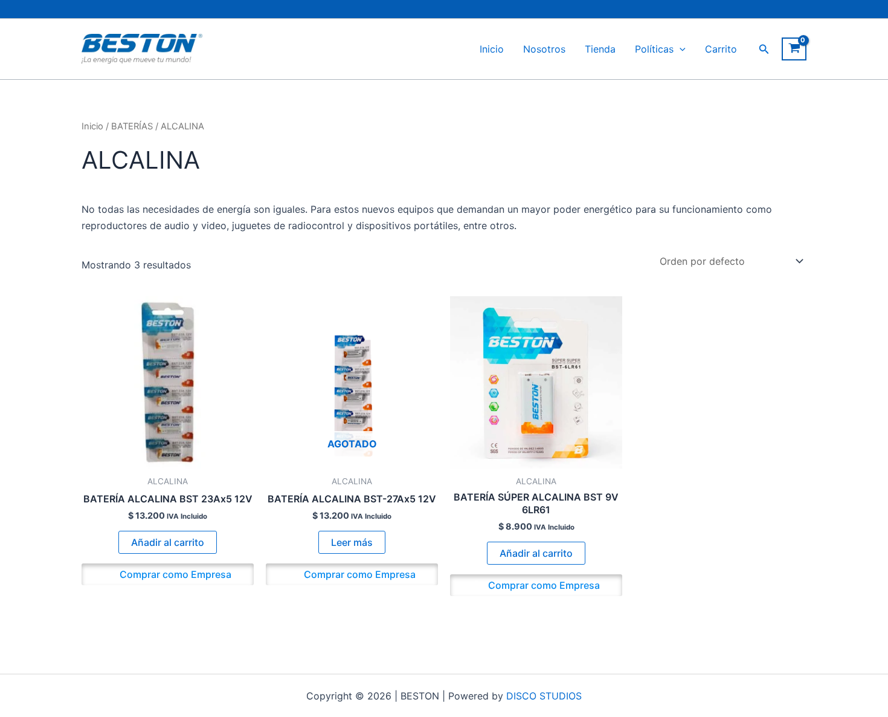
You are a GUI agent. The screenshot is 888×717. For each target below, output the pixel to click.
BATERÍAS (132, 126)
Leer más (352, 542)
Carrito (721, 49)
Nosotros (544, 49)
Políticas (654, 49)
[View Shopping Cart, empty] (794, 48)
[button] (680, 49)
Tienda (600, 49)
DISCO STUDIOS (544, 696)
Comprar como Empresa (174, 574)
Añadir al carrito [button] (167, 542)
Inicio (492, 49)
